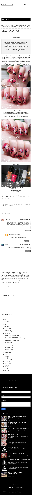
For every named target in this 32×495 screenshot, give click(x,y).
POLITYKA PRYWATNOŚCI (16, 487)
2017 (4, 323)
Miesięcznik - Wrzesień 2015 (11, 335)
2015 (4, 326)
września (7, 333)
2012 (4, 370)
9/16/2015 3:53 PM (25, 244)
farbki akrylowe (6, 26)
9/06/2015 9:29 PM (25, 219)
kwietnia (7, 359)
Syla (6, 244)
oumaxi (21, 26)
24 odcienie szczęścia (13, 447)
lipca (6, 354)
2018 (4, 321)
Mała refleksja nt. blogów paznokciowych (19, 428)
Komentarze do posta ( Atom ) (15, 286)
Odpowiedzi (9, 231)
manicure (13, 26)
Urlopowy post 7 (8, 342)
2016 (4, 324)
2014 (4, 366)
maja (6, 358)
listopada (7, 330)
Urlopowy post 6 (8, 344)
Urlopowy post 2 (8, 351)
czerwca (7, 356)
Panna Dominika (14, 234)
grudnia (7, 328)
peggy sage (27, 26)
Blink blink (10, 441)
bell (29, 25)
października (8, 332)
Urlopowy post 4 (8, 347)
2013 (4, 368)
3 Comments (24, 25)
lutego (6, 363)
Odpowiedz (28, 230)
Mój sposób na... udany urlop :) (12, 340)
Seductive (10, 466)
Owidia (7, 219)
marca (6, 361)
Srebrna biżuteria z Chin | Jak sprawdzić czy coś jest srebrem (18, 423)
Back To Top (16, 492)
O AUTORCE (16, 484)
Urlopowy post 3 (8, 349)
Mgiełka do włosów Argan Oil (16, 453)
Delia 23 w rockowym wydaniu (16, 434)
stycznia (7, 365)
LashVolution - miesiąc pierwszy (12, 337)
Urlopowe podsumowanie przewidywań (14, 339)
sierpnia (7, 352)
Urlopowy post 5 (8, 345)
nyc (18, 26)
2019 (4, 319)
